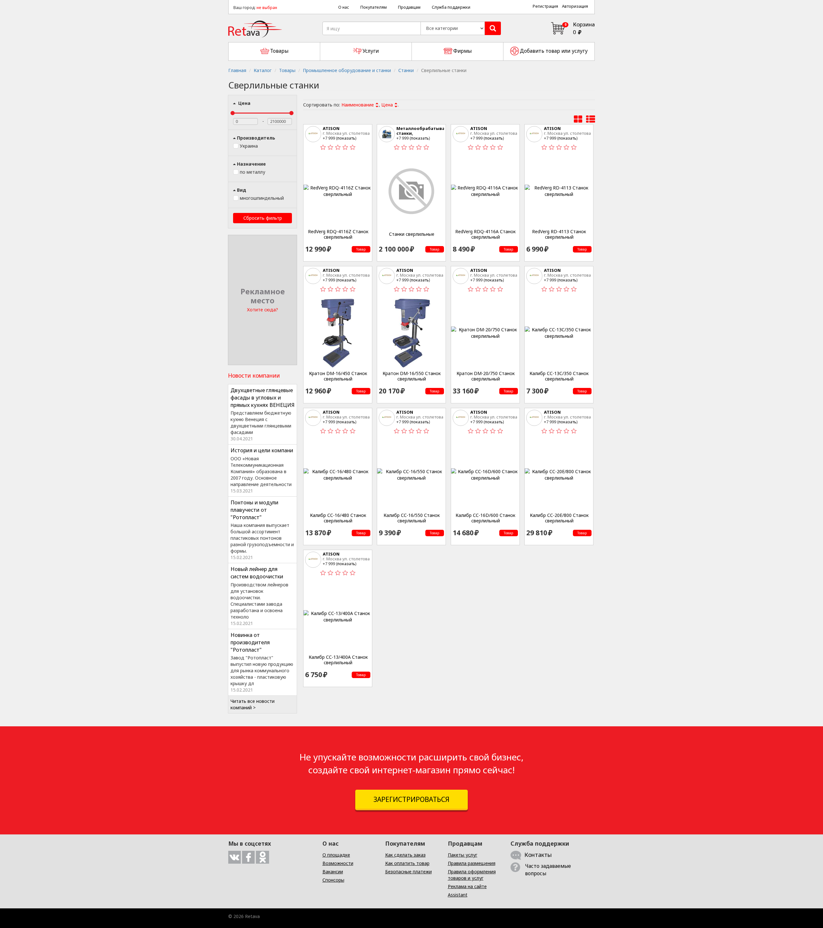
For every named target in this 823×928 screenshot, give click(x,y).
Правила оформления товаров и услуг (472, 874)
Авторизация (575, 6)
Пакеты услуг (462, 855)
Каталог (263, 70)
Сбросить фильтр (262, 218)
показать (346, 138)
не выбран (267, 7)
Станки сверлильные (411, 234)
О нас (343, 7)
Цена (243, 103)
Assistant (457, 895)
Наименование (357, 105)
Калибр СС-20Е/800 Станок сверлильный (559, 518)
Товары (287, 70)
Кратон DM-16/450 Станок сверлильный (338, 376)
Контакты (538, 855)
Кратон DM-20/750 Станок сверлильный (486, 376)
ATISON (331, 128)
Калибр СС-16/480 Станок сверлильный (338, 518)
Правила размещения (471, 863)
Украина (249, 146)
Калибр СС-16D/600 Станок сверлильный (485, 518)
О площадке (336, 855)
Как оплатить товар (407, 863)
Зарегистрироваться (411, 799)
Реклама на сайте (467, 886)
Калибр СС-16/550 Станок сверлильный (412, 518)
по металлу (252, 172)
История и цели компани (262, 450)
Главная (237, 70)
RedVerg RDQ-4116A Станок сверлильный (485, 234)
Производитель (256, 138)
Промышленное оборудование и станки (347, 70)
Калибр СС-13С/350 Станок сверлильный (559, 376)
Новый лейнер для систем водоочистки (257, 572)
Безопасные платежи (408, 871)
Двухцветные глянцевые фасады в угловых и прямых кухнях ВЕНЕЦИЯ (262, 398)
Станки (406, 70)
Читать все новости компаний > (253, 704)
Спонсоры (333, 880)
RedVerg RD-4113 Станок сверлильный (559, 234)
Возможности (337, 863)
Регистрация (545, 6)
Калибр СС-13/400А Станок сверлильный (338, 660)
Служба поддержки (451, 7)
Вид (241, 190)
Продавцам (409, 7)
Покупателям (373, 7)
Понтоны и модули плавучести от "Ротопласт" (254, 510)
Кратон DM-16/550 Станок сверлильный (412, 376)
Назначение (251, 164)
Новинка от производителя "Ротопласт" (250, 642)
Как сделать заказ (405, 855)
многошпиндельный (262, 198)
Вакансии (332, 871)
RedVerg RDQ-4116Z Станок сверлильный (338, 234)
